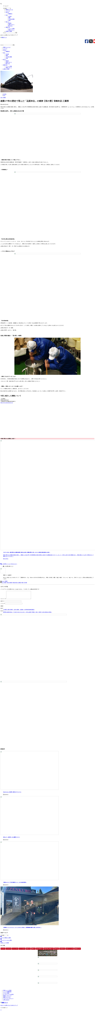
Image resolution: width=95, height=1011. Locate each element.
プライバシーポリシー (8, 998)
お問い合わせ (6, 999)
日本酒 (7, 54)
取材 (5, 582)
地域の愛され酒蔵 (16, 582)
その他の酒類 (9, 56)
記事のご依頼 (6, 69)
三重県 (5, 581)
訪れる (4, 50)
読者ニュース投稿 (7, 990)
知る (4, 52)
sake (3, 581)
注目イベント (69, 948)
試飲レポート (9, 62)
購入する (8, 63)
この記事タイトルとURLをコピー (9, 563)
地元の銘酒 (9, 582)
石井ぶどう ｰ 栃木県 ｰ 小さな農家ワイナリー (11, 837)
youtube (8, 948)
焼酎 (7, 55)
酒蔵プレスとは (6, 47)
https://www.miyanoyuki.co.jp (7, 402)
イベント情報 (9, 66)
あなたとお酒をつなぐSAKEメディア (9, 1005)
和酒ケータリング (7, 995)
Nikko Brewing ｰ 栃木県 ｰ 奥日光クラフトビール (12, 791)
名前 (2, 601)
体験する (5, 64)
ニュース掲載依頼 (7, 991)
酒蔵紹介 (8, 51)
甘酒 (7, 58)
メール (3, 603)
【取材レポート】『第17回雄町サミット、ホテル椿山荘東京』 (15, 882)
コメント (3, 598)
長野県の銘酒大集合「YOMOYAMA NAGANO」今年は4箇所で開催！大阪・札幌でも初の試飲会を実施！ (27, 612)
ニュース (5, 48)
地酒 (22, 582)
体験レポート (9, 67)
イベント (15, 948)
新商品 (7, 60)
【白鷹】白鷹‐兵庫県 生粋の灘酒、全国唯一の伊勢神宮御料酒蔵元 (18, 609)
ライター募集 (6, 993)
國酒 (33, 948)
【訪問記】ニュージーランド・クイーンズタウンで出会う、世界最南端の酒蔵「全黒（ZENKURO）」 (22, 927)
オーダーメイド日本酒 (8, 994)
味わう (4, 59)
